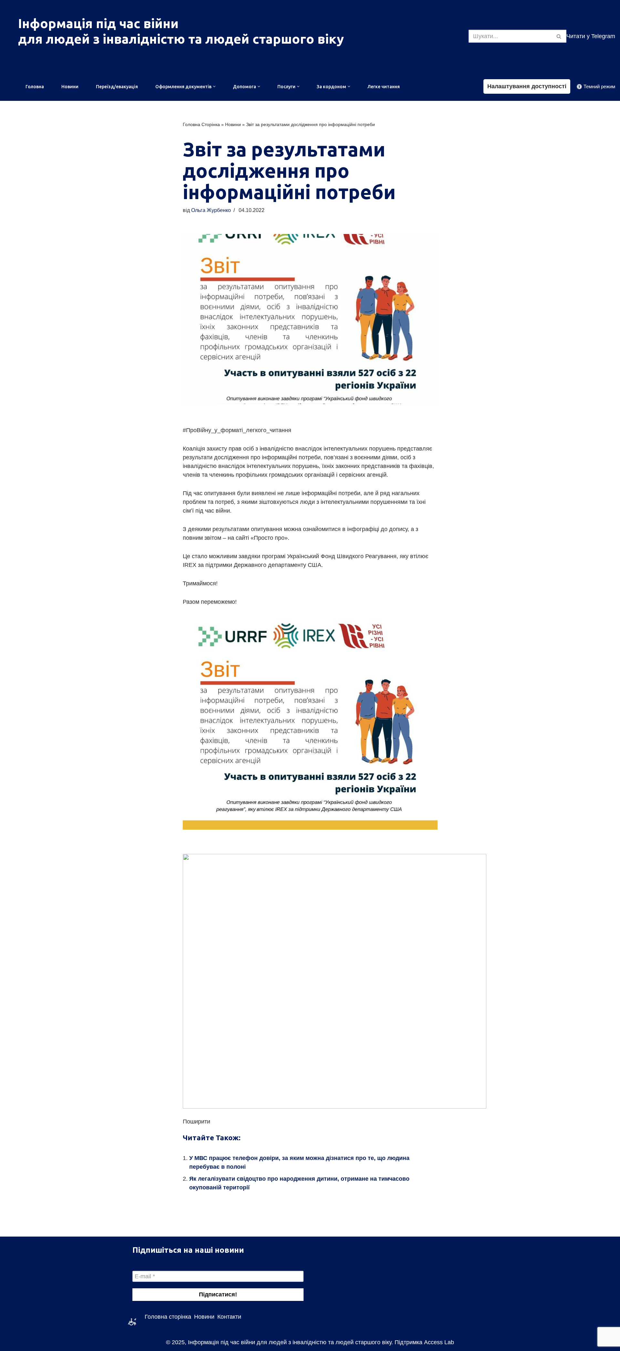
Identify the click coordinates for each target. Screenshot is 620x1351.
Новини (69, 86)
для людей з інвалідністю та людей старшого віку (181, 39)
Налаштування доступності (526, 86)
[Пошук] (559, 36)
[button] (214, 86)
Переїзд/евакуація (117, 86)
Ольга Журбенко (211, 210)
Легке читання (383, 86)
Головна (35, 86)
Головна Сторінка (201, 124)
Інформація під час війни (98, 23)
